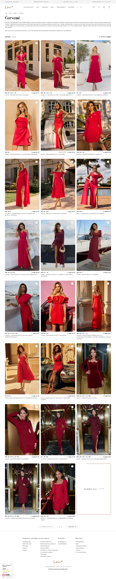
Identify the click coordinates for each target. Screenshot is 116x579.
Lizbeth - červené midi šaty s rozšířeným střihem (92, 95)
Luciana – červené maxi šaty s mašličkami (54, 459)
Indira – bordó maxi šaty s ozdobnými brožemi (91, 459)
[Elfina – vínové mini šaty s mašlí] (94, 368)
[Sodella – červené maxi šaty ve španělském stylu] (58, 65)
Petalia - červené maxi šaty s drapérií (53, 154)
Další (71, 526)
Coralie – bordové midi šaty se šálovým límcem (20, 518)
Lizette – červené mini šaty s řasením (16, 459)
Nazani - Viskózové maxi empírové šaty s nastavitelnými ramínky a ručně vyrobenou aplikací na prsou (94, 337)
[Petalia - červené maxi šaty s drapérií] (58, 125)
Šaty (10, 13)
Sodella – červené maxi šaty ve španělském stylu (57, 95)
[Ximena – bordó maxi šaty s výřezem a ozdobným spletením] (58, 245)
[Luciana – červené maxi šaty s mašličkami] (58, 429)
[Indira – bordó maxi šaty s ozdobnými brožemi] (94, 429)
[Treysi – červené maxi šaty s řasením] (22, 65)
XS (8, 93)
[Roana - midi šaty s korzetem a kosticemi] (58, 184)
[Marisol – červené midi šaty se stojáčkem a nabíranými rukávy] (22, 306)
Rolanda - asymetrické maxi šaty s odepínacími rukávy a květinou (20, 214)
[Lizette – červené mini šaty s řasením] (22, 429)
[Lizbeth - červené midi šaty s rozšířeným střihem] (94, 65)
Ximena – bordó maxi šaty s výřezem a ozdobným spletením (56, 275)
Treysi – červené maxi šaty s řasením (16, 95)
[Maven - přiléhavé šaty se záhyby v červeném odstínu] (58, 368)
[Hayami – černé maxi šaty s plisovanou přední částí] (22, 245)
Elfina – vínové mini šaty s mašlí (87, 398)
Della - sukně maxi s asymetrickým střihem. (90, 213)
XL (15, 93)
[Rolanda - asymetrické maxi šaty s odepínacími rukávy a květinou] (22, 184)
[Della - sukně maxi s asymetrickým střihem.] (94, 184)
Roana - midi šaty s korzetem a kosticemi (53, 213)
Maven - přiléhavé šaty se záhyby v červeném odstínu (55, 398)
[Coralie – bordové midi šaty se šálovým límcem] (22, 489)
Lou (6, 13)
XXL (16, 333)
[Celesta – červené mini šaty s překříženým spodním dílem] (58, 489)
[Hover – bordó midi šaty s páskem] (94, 245)
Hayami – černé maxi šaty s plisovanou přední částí (21, 274)
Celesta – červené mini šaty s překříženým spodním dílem (57, 519)
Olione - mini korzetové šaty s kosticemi (53, 335)
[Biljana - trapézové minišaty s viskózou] (94, 125)
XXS (6, 93)
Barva (15, 13)
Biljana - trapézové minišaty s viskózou (89, 154)
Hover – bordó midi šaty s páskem (87, 274)
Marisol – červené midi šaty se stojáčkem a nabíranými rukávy (19, 336)
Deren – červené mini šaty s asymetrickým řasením (21, 154)
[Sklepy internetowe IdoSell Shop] (58, 569)
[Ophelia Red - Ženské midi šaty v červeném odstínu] (22, 368)
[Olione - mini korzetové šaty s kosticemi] (58, 306)
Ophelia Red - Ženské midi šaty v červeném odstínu (21, 398)
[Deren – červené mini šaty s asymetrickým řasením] (22, 125)
